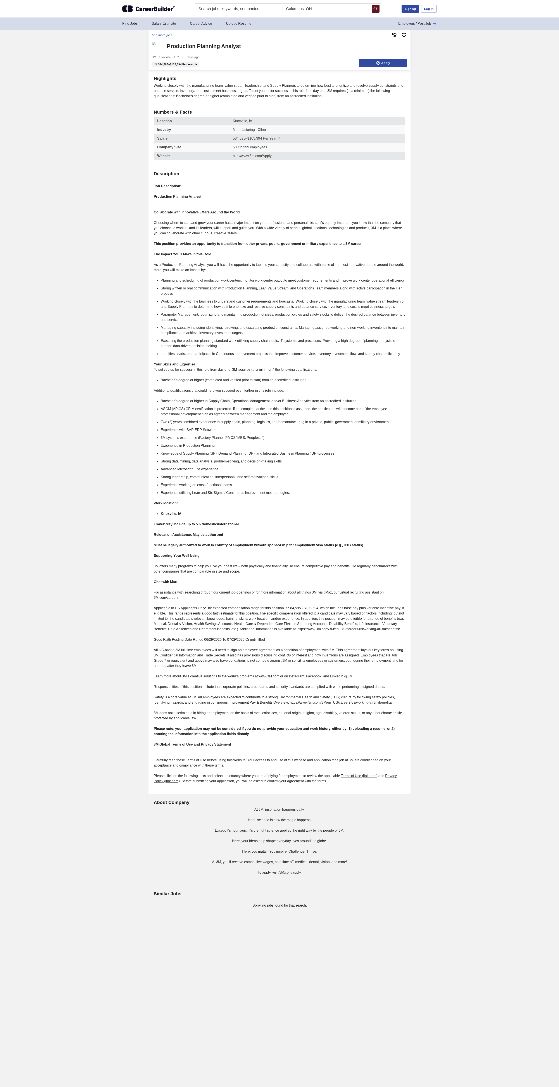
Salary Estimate (164, 23)
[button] (376, 9)
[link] (158, 46)
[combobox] (239, 8)
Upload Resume (238, 23)
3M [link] (154, 57)
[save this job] (404, 34)
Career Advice (201, 23)
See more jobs (162, 35)
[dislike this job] (394, 34)
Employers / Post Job (414, 23)
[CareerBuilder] (148, 8)
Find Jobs (130, 23)
